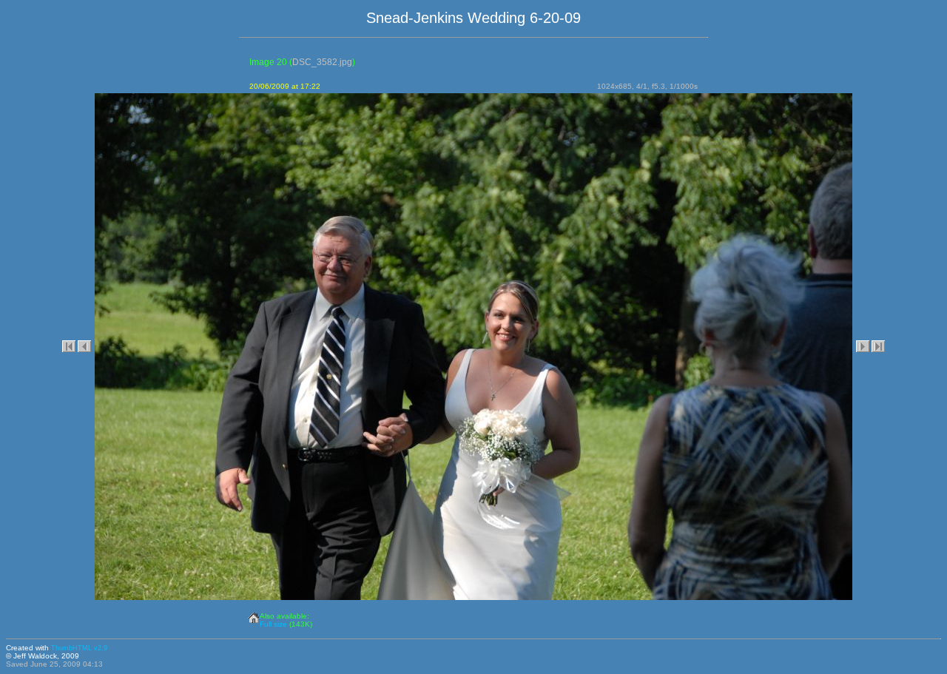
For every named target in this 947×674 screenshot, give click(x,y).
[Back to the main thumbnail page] (254, 615)
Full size (273, 624)
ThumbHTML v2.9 (79, 648)
